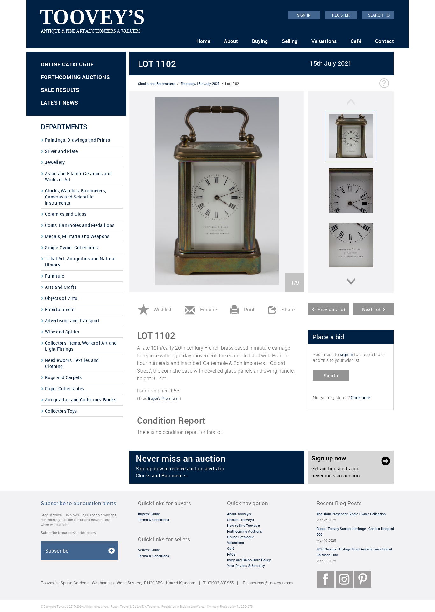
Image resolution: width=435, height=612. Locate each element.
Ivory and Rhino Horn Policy (249, 559)
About (231, 41)
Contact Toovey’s (240, 519)
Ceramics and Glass (65, 214)
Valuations (324, 41)
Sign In (331, 375)
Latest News (59, 102)
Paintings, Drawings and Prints (77, 140)
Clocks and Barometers (156, 83)
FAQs (231, 554)
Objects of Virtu (61, 298)
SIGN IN (304, 15)
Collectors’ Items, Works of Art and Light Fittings (81, 346)
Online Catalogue (67, 64)
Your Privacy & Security (246, 565)
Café (356, 41)
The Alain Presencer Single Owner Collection (351, 513)
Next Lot (371, 309)
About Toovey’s (239, 513)
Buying (260, 41)
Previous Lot (331, 309)
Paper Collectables (64, 388)
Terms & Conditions (153, 519)
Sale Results (60, 89)
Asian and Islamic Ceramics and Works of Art (78, 176)
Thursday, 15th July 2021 (200, 83)
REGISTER (341, 15)
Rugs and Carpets (63, 377)
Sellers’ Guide (149, 550)
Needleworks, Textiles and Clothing (72, 363)
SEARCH (379, 15)
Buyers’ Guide (149, 513)
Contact (384, 41)
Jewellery (55, 162)
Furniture (54, 276)
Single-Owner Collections (71, 247)
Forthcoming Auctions (75, 77)
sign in (346, 354)
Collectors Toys (61, 411)
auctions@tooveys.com (270, 583)
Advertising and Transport (72, 320)
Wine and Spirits (62, 332)
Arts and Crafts (61, 287)
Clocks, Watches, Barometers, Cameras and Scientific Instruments (75, 197)
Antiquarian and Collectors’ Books (80, 400)
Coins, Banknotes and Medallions (79, 225)
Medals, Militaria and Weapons (77, 236)
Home (203, 41)
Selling (290, 41)
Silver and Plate (61, 151)
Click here (360, 397)
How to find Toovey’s (243, 525)
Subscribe (56, 550)
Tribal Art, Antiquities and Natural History (80, 262)
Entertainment (60, 309)
